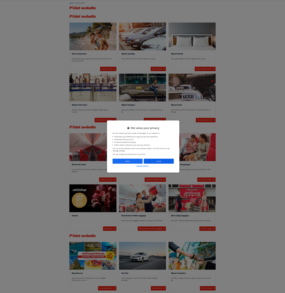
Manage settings (142, 166)
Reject (127, 161)
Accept (158, 161)
